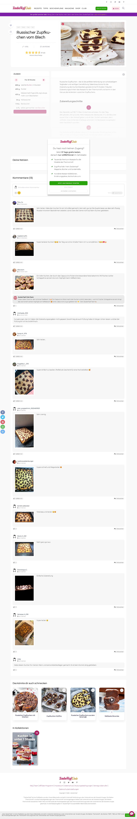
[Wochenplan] (11, 32)
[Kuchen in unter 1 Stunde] (25, 748)
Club (84, 8)
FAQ (31, 786)
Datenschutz (69, 786)
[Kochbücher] (11, 25)
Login (116, 8)
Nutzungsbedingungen (84, 786)
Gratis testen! (101, 8)
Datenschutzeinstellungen (69, 789)
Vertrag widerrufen (101, 786)
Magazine (69, 8)
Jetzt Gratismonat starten (68, 183)
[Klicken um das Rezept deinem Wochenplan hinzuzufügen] (35, 690)
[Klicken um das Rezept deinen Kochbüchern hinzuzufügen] (25, 712)
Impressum (59, 786)
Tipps (45, 8)
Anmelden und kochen (68, 191)
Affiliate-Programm (46, 786)
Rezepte (38, 8)
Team (36, 786)
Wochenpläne (56, 8)
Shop (77, 8)
